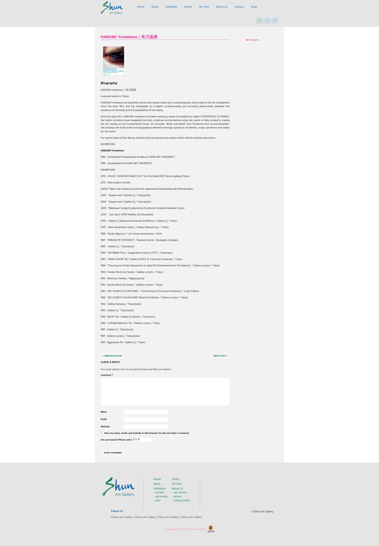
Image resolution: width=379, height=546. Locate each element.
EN (259, 21)
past (157, 500)
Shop (254, 7)
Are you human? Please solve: (117, 440)
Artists (188, 7)
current (159, 492)
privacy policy (182, 500)
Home (140, 7)
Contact (239, 7)
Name (104, 412)
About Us (221, 7)
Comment (107, 375)
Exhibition (171, 7)
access (178, 496)
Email (103, 419)
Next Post (219, 356)
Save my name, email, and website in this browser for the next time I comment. (146, 433)
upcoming (161, 496)
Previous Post (113, 356)
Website (105, 426)
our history (180, 492)
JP (275, 21)
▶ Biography (252, 40)
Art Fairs (204, 7)
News (154, 7)
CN (267, 21)
